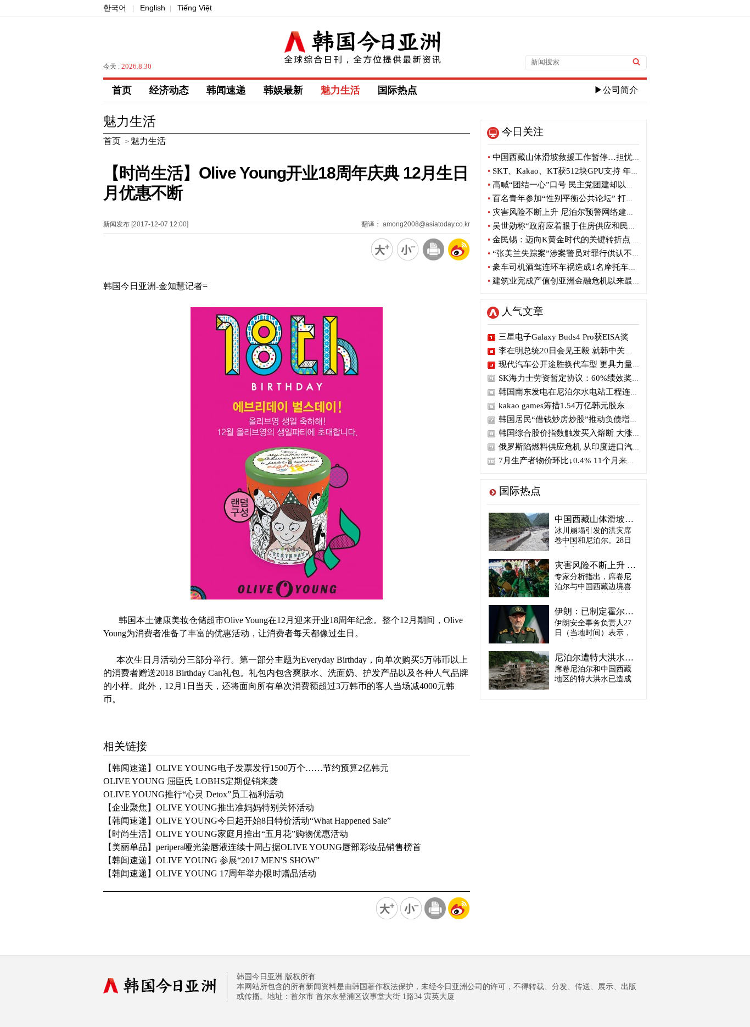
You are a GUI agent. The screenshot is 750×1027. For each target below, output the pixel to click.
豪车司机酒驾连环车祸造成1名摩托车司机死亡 (575, 267)
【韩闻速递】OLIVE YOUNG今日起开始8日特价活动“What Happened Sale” (247, 820)
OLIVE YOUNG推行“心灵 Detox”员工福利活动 (193, 794)
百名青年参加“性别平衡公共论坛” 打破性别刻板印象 (586, 198)
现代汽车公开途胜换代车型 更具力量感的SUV (582, 364)
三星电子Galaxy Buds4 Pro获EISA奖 (564, 336)
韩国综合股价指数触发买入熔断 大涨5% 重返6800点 (594, 433)
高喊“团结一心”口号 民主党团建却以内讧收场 (573, 184)
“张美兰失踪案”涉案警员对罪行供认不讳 (564, 253)
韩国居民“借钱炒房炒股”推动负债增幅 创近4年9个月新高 (603, 419)
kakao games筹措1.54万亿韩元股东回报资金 (578, 405)
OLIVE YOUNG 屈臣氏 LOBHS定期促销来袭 (190, 781)
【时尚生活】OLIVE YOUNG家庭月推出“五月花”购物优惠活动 (225, 834)
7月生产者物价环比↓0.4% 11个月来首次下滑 (579, 460)
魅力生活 (340, 90)
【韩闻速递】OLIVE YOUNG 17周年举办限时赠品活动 (209, 873)
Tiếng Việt (194, 7)
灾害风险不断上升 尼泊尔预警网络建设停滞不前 (578, 212)
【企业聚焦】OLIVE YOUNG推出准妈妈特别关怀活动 (208, 807)
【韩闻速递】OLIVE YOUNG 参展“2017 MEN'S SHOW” (211, 860)
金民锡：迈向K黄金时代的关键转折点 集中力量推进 (585, 239)
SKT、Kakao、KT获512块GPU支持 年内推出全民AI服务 (592, 170)
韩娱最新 (283, 90)
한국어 (114, 7)
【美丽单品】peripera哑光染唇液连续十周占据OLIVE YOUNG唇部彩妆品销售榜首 (262, 847)
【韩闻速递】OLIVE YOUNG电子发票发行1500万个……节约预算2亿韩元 (246, 768)
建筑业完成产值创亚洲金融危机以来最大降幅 (572, 280)
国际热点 (397, 90)
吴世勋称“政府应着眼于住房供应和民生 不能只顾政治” (590, 225)
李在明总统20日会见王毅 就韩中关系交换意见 (582, 350)
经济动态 (169, 90)
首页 (122, 90)
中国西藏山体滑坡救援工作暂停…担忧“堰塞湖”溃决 (584, 157)
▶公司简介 (616, 90)
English (152, 7)
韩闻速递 (226, 90)
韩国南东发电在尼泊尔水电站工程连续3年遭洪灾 (587, 391)
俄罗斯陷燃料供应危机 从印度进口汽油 (570, 446)
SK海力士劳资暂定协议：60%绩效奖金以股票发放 (590, 378)
